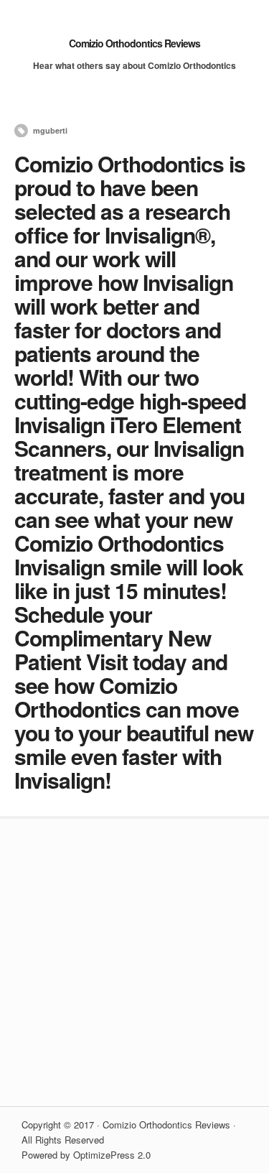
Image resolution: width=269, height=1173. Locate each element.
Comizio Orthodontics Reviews (134, 43)
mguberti (50, 130)
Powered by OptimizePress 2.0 (86, 1155)
